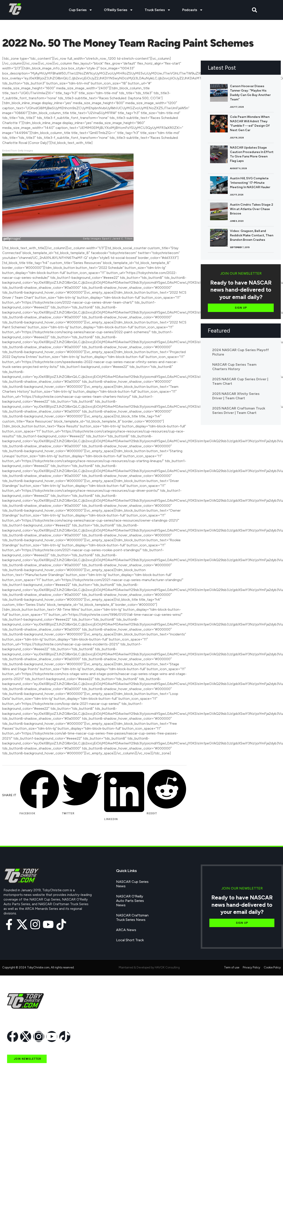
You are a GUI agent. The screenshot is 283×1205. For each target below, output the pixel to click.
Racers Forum (18, 1193)
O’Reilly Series (115, 10)
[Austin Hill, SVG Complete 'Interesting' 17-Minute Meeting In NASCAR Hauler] (219, 185)
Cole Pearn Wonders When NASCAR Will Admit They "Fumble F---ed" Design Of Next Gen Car (250, 123)
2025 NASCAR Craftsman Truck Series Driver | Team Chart (238, 410)
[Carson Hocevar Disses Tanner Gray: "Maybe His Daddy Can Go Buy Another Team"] (219, 93)
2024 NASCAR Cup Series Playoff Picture (240, 352)
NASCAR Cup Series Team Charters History (234, 366)
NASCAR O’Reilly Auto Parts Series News (130, 900)
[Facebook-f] (9, 924)
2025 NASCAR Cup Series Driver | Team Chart (240, 381)
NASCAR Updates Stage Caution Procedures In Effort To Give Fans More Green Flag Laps (251, 154)
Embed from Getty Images (17, 150)
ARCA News (126, 930)
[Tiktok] (61, 924)
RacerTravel (16, 1182)
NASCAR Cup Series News (132, 884)
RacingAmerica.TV (21, 1162)
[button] (254, 10)
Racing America (19, 1152)
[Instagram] (35, 924)
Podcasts (189, 10)
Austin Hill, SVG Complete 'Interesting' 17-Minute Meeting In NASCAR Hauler (250, 182)
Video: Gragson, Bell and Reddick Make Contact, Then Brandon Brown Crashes (251, 235)
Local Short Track (130, 940)
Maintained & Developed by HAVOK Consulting (149, 967)
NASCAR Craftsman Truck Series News (132, 917)
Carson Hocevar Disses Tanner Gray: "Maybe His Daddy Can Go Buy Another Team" (250, 92)
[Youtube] (48, 924)
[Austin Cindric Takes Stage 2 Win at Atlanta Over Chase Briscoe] (219, 211)
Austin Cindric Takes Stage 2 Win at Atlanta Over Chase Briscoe (251, 209)
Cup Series (78, 10)
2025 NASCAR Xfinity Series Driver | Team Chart (236, 396)
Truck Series (155, 10)
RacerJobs (15, 1172)
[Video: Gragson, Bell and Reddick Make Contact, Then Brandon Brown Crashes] (219, 238)
